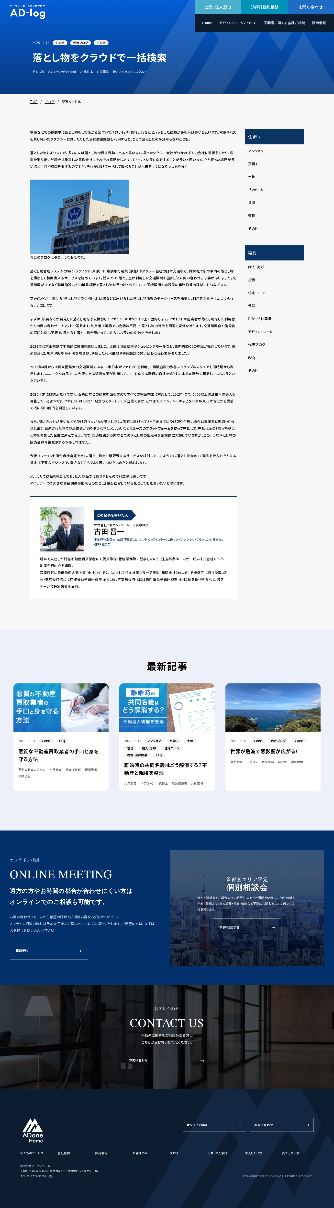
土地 (251, 176)
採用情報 (319, 22)
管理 (251, 215)
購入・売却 (256, 266)
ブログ (50, 101)
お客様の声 (140, 1153)
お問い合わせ (311, 7)
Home (207, 22)
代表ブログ (80, 43)
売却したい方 (291, 1153)
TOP (34, 101)
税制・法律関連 (259, 318)
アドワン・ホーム (260, 331)
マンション (256, 150)
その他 (60, 43)
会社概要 (64, 1153)
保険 (251, 305)
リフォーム (256, 189)
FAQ (251, 357)
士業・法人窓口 (218, 7)
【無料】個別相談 (264, 7)
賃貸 (251, 202)
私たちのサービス (32, 1153)
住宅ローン (256, 292)
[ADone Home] (32, 1130)
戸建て (253, 163)
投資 (251, 279)
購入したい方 (253, 1153)
